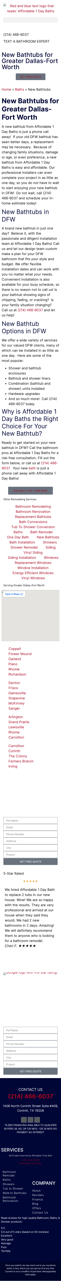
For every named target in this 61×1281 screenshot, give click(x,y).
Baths (19, 89)
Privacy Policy (35, 1163)
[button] (30, 20)
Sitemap (23, 1163)
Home (6, 89)
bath (32, 468)
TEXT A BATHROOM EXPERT (26, 41)
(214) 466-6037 (16, 35)
